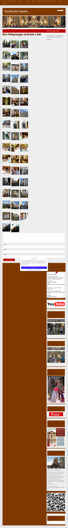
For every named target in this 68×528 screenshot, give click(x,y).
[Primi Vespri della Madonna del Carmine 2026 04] (50, 348)
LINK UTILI (59, 1)
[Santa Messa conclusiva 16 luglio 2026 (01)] (50, 320)
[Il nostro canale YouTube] (56, 304)
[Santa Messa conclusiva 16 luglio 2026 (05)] (62, 320)
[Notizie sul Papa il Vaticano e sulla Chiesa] (56, 414)
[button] (46, 258)
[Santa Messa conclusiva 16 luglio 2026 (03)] (56, 320)
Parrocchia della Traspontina (16, 11)
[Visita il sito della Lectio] (56, 437)
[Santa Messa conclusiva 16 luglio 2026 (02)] (53, 320)
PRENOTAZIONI (13, 1)
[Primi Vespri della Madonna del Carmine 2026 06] (56, 348)
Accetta (34, 267)
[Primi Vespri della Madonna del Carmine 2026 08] (62, 348)
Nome (5, 244)
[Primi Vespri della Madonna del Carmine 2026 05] (53, 348)
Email (5, 249)
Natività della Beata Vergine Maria (56, 267)
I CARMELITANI (39, 1)
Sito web (5, 254)
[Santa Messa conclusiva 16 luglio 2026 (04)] (59, 320)
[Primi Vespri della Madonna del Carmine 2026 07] (59, 348)
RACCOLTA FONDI (20, 1)
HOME (4, 1)
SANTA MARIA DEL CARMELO (47, 1)
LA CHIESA (33, 1)
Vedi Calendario (49, 269)
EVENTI (55, 1)
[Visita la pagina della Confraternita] (56, 463)
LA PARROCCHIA (27, 1)
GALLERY (8, 1)
